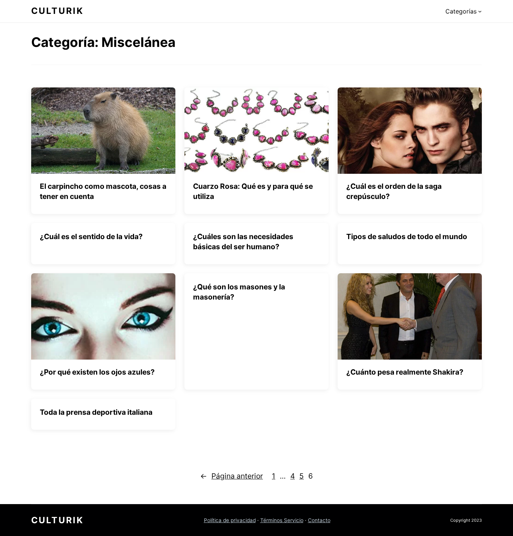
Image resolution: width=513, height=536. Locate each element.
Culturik (57, 11)
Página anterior (231, 475)
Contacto (319, 520)
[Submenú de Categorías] (480, 11)
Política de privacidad (230, 520)
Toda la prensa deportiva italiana (96, 412)
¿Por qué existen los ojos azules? (97, 371)
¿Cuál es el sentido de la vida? (91, 236)
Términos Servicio (281, 520)
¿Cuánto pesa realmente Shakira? (404, 371)
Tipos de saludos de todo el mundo (406, 236)
